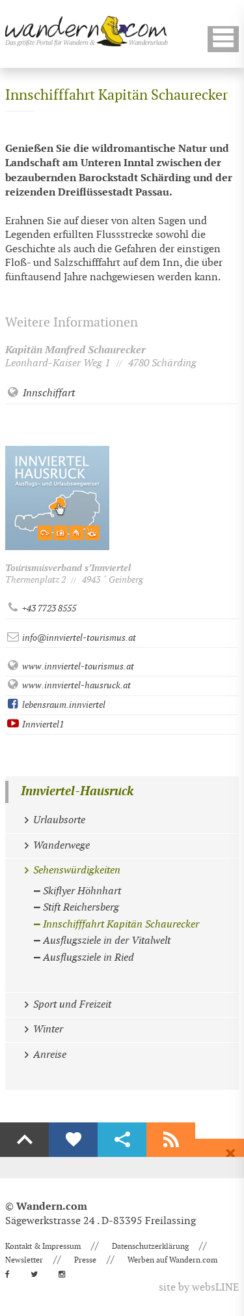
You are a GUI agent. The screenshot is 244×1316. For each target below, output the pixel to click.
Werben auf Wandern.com (172, 1260)
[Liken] (73, 1140)
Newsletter (24, 1260)
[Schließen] (230, 1154)
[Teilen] (122, 1140)
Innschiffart (47, 393)
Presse (85, 1260)
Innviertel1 (42, 724)
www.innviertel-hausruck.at (75, 685)
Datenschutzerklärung (150, 1246)
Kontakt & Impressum (43, 1246)
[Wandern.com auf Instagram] (66, 1274)
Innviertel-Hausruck (77, 791)
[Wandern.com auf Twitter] (38, 1274)
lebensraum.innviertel (62, 704)
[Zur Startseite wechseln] (86, 31)
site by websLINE (199, 1287)
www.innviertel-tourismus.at (77, 666)
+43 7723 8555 (48, 608)
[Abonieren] (170, 1140)
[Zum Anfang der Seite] (24, 1140)
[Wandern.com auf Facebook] (11, 1274)
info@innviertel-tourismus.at (78, 637)
